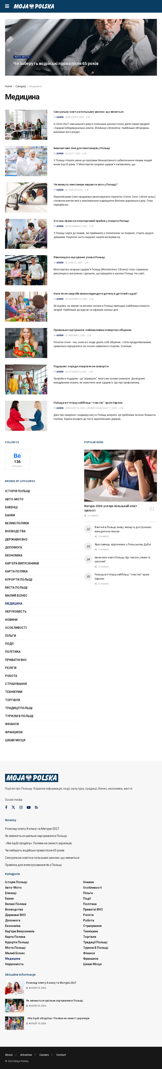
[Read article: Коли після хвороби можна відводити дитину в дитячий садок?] (26, 307)
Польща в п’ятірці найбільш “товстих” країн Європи (88, 402)
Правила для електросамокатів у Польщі (33, 865)
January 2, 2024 (76, 335)
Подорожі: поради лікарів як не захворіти (81, 366)
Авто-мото (22, 57)
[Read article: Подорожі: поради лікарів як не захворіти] (26, 379)
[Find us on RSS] (36, 807)
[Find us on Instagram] (21, 807)
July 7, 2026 (74, 153)
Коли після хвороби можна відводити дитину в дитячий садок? (95, 293)
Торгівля (12, 700)
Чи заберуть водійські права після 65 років (56, 63)
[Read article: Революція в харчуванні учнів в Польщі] (26, 270)
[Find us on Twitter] (13, 807)
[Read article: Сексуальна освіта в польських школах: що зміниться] (26, 125)
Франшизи (14, 732)
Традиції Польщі (18, 708)
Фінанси (12, 724)
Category (20, 86)
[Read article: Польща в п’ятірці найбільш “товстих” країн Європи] (26, 416)
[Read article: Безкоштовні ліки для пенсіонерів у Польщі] (26, 161)
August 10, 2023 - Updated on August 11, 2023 (92, 408)
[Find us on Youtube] (29, 807)
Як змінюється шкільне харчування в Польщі (36, 836)
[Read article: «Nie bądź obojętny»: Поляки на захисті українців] (14, 1023)
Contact (61, 1054)
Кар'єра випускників (22, 563)
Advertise (26, 1054)
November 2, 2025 (77, 226)
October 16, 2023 (77, 372)
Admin (19, 71)
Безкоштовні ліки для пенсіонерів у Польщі (82, 148)
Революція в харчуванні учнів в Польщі (79, 257)
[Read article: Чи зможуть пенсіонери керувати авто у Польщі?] (26, 197)
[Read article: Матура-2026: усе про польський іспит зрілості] (120, 476)
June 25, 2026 (75, 190)
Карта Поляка (16, 571)
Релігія (10, 668)
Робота (11, 676)
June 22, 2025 (75, 263)
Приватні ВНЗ (16, 660)
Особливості (16, 627)
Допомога (13, 547)
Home (8, 86)
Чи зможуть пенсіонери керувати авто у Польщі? (85, 184)
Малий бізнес (16, 595)
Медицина (35, 86)
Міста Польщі (16, 587)
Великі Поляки (17, 523)
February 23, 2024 (77, 299)
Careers (44, 1054)
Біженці (11, 507)
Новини (11, 619)
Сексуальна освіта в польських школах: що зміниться (89, 112)
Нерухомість (16, 611)
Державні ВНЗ (16, 539)
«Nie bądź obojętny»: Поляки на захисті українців (38, 843)
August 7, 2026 (35, 71)
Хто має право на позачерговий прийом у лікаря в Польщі (91, 221)
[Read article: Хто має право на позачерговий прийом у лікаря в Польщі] (26, 234)
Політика (12, 651)
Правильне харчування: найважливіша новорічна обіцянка (92, 330)
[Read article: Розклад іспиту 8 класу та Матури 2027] (14, 987)
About (9, 1054)
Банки (10, 515)
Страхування (16, 684)
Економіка (13, 555)
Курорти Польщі (18, 579)
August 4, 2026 (76, 117)
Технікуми (13, 692)
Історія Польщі (17, 491)
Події (9, 643)
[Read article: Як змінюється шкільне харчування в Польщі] (14, 1005)
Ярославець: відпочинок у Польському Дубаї (123, 544)
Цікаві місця (15, 740)
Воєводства (15, 531)
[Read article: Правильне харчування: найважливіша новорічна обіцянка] (26, 343)
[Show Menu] (7, 6)
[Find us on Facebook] (6, 807)
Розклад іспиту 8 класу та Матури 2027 (32, 828)
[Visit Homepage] (33, 6)
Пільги (10, 635)
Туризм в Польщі (19, 716)
